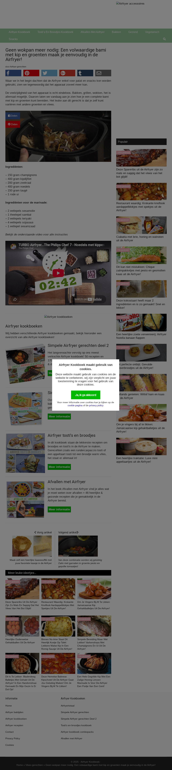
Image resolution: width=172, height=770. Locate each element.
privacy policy (96, 405)
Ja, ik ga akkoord (85, 395)
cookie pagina (75, 405)
